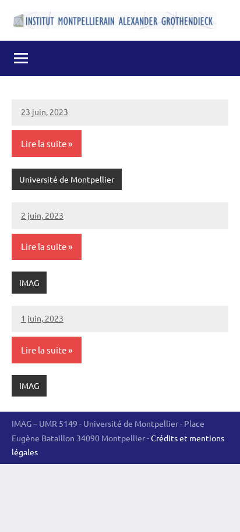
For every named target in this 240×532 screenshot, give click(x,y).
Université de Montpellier (66, 179)
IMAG (29, 282)
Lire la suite (43, 143)
